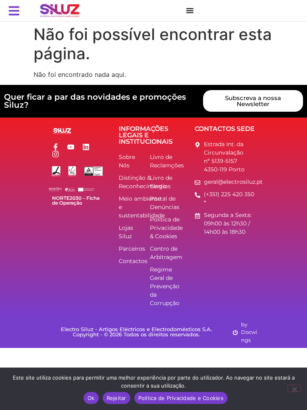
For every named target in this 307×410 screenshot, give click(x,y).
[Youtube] (70, 147)
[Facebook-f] (55, 147)
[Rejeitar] (294, 388)
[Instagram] (55, 154)
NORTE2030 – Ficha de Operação (76, 200)
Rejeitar (116, 398)
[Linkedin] (86, 147)
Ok (91, 398)
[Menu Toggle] (190, 10)
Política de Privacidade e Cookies (180, 398)
